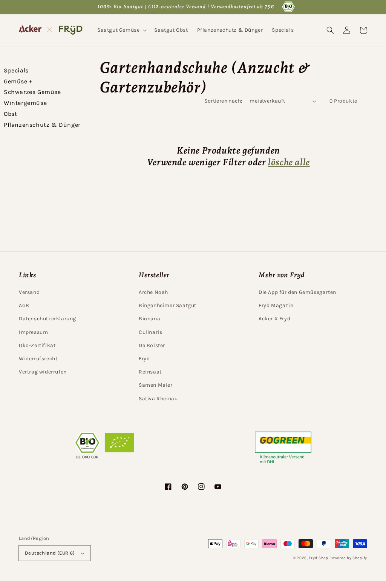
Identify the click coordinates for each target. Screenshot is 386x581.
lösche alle (289, 162)
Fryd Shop (318, 558)
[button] (121, 30)
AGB (24, 305)
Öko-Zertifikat (37, 345)
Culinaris (150, 332)
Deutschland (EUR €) (50, 553)
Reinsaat (150, 372)
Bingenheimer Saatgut (167, 305)
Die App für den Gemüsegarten (297, 292)
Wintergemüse (25, 102)
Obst (10, 113)
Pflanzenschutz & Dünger (42, 124)
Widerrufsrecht (38, 358)
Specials (16, 70)
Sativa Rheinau (158, 398)
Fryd (144, 358)
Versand (29, 292)
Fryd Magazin (276, 305)
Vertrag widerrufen (43, 372)
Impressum (33, 332)
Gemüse (18, 81)
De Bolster (152, 345)
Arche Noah (153, 292)
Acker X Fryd (274, 318)
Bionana (149, 318)
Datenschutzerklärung (47, 318)
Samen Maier (156, 385)
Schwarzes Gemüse (32, 91)
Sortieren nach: (223, 101)
